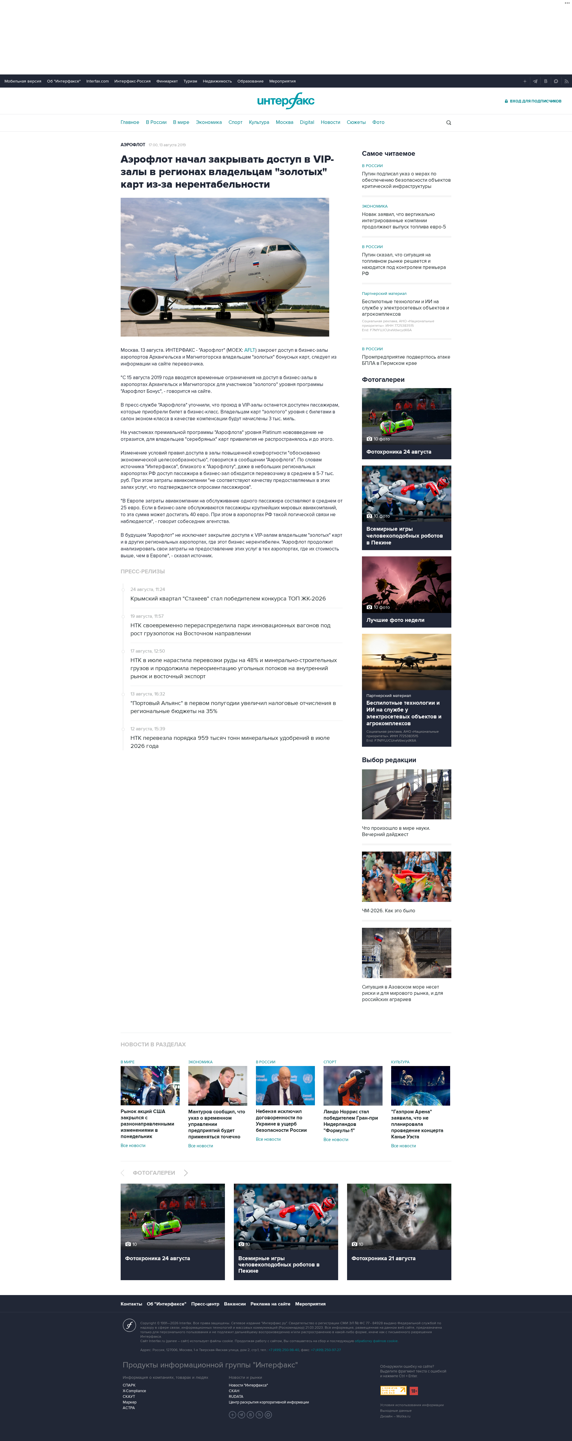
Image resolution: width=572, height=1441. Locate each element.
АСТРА (129, 1408)
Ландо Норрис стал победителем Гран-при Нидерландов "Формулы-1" (351, 1121)
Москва (284, 122)
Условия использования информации (412, 1405)
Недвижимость (217, 81)
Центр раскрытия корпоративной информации (269, 1402)
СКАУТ (129, 1396)
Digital (307, 122)
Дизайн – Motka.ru (395, 1416)
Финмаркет (167, 81)
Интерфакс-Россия (132, 81)
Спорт (236, 122)
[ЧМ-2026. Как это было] (406, 902)
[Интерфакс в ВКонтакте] (250, 1415)
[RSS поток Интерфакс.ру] (259, 1415)
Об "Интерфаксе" (64, 81)
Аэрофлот (133, 145)
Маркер (129, 1402)
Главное (130, 122)
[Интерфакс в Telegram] (241, 1415)
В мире (181, 122)
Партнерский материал (384, 293)
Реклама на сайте (270, 1304)
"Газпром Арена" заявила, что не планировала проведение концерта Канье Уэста (417, 1124)
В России (156, 122)
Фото (378, 122)
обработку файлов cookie (376, 1341)
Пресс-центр (205, 1304)
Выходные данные (396, 1411)
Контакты (131, 1304)
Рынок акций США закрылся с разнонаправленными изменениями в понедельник (147, 1124)
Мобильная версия (22, 81)
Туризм (190, 81)
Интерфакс (286, 101)
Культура (259, 122)
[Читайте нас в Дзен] (233, 1415)
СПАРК (129, 1385)
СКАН (234, 1391)
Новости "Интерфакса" (248, 1385)
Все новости (133, 1145)
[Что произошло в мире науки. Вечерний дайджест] (406, 820)
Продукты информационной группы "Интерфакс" (210, 1365)
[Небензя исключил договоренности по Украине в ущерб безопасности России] (285, 1104)
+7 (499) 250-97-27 (326, 1350)
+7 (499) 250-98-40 (284, 1350)
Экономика (209, 122)
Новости (330, 122)
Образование (250, 81)
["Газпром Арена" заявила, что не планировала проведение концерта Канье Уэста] (420, 1104)
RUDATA (236, 1396)
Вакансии (235, 1304)
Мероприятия (282, 81)
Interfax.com (97, 81)
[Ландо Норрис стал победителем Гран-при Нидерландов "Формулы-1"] (353, 1104)
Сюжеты (356, 122)
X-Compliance (134, 1391)
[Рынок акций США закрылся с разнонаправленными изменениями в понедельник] (150, 1104)
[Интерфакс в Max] (268, 1415)
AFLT (249, 350)
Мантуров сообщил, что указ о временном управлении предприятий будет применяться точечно (216, 1124)
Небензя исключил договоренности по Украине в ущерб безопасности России (281, 1121)
